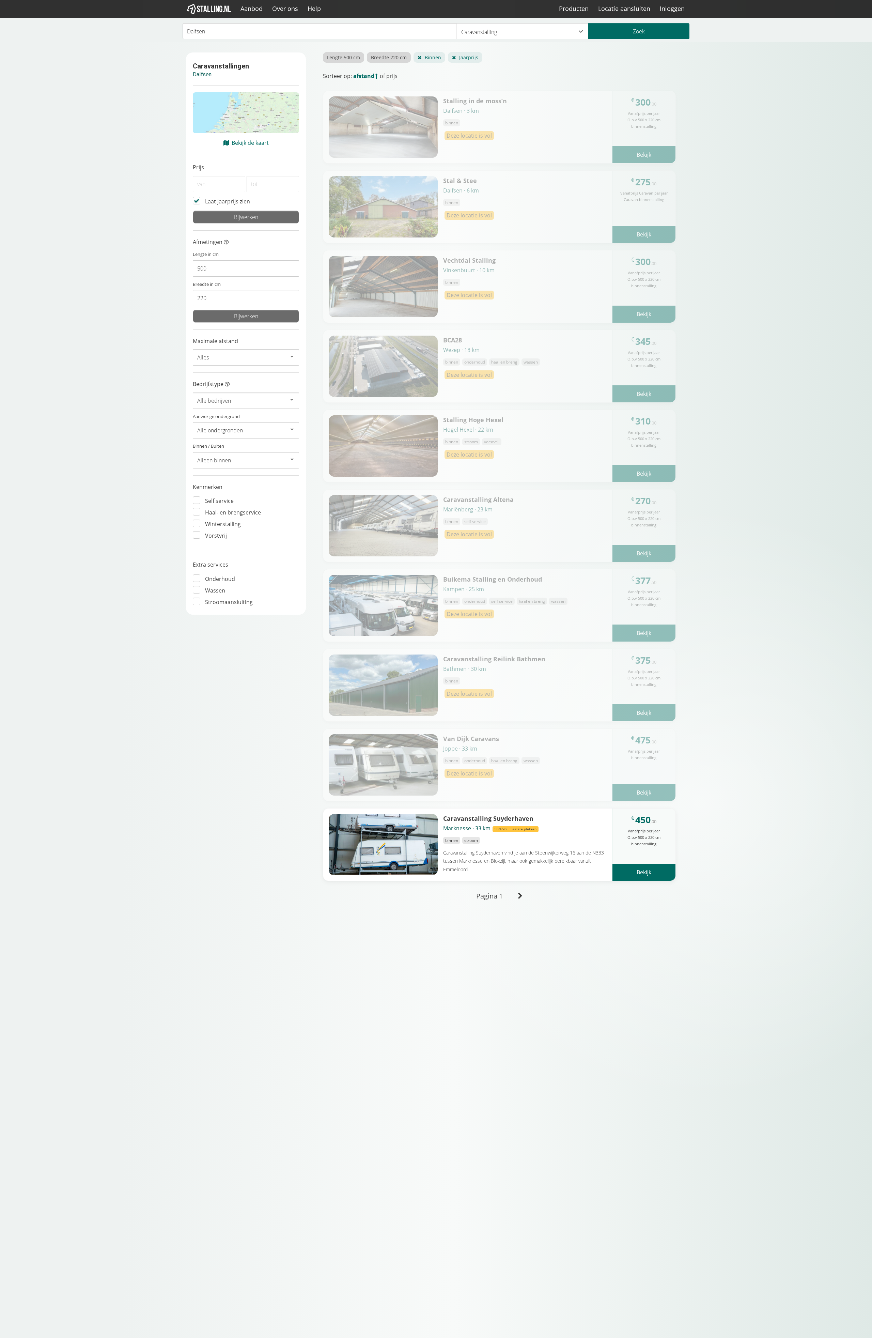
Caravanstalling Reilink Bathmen (494, 659)
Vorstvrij (216, 535)
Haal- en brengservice (233, 512)
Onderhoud (220, 579)
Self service (219, 501)
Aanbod (251, 8)
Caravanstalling (479, 32)
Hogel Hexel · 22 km (468, 429)
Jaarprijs (468, 57)
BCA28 (452, 340)
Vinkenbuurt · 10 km (469, 270)
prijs (392, 76)
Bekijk (644, 154)
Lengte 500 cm (343, 57)
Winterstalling (223, 524)
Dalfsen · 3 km (461, 110)
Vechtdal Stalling (469, 260)
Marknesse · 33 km (489, 828)
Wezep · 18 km (461, 350)
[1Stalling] (209, 9)
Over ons (285, 8)
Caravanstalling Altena (478, 499)
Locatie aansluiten (624, 8)
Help (314, 8)
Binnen (433, 57)
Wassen (215, 590)
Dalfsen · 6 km (461, 190)
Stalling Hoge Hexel (473, 419)
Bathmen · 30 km (464, 669)
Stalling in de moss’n (475, 100)
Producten (574, 8)
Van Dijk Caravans (471, 738)
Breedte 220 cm (389, 57)
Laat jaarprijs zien (227, 201)
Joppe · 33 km (460, 748)
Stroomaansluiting (229, 602)
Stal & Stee (460, 180)
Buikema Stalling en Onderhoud (492, 579)
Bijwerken (246, 217)
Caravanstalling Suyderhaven (488, 818)
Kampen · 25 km (463, 589)
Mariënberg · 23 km (468, 509)
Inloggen (672, 8)
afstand (363, 76)
